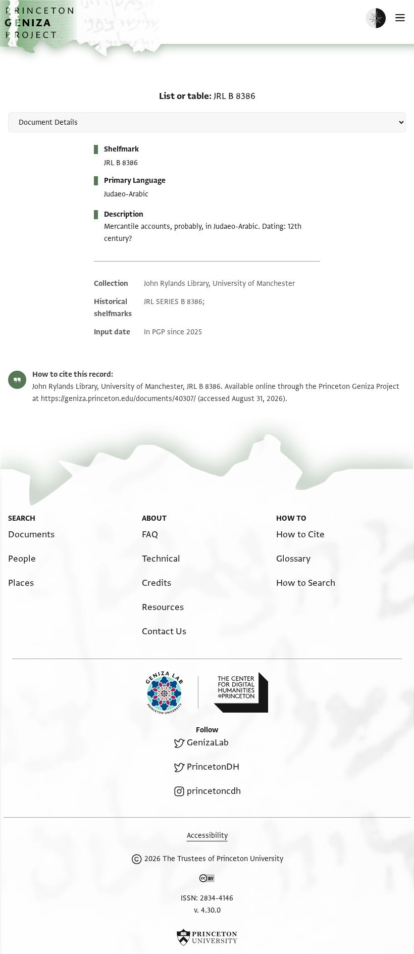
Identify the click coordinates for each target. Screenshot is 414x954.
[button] (40, 28)
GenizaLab (208, 742)
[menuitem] (31, 534)
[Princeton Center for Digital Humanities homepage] (241, 692)
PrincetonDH (213, 767)
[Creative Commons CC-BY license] (207, 880)
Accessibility (207, 835)
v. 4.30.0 (207, 910)
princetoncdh (214, 791)
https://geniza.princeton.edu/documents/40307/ (118, 399)
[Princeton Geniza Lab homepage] (172, 692)
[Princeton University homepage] (207, 937)
